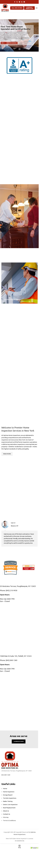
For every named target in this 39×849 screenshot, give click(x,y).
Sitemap (6, 817)
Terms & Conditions (9, 820)
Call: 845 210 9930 (17, 8)
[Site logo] (5, 8)
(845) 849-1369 (11, 660)
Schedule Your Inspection (16, 42)
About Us (4, 42)
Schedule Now (19, 741)
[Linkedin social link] (22, 2)
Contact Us (6, 814)
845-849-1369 (5, 775)
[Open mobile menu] (37, 8)
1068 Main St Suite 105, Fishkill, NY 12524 (15, 656)
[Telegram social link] (24, 2)
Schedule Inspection (29, 8)
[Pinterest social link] (19, 2)
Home (5, 788)
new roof (33, 403)
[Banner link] (19, 283)
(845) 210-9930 (11, 590)
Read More (19, 231)
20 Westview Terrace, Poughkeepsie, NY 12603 (18, 586)
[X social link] (17, 2)
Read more (7, 453)
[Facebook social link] (15, 2)
